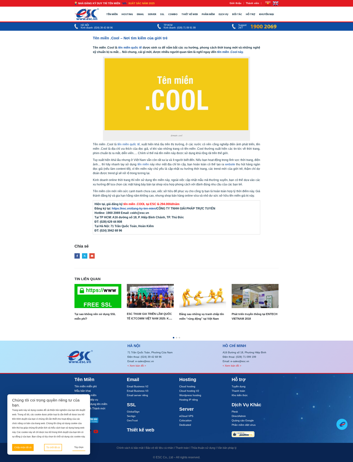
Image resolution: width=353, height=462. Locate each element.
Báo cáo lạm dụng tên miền (90, 404)
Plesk (235, 411)
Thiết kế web (189, 14)
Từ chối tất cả (53, 447)
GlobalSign (133, 411)
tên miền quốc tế (129, 47)
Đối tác (237, 14)
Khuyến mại (266, 14)
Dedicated (185, 424)
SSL (162, 14)
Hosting (127, 14)
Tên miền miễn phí (85, 386)
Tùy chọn (78, 447)
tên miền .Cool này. (230, 52)
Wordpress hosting (190, 395)
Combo (173, 14)
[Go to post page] (97, 296)
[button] (173, 337)
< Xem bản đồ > (136, 365)
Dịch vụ (223, 14)
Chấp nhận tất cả (22, 447)
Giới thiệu (236, 3)
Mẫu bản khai (82, 390)
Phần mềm (208, 14)
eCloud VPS (186, 416)
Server (152, 14)
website (230, 164)
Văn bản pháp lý (227, 447)
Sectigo (131, 416)
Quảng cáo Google (243, 420)
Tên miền (112, 14)
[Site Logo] (86, 14)
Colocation (185, 420)
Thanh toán (238, 390)
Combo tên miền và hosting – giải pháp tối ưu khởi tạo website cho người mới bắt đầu (253, 330)
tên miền (143, 164)
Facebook (77, 256)
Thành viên (252, 3)
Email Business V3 (137, 390)
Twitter (84, 256)
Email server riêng (137, 395)
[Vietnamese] (268, 3)
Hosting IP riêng (188, 399)
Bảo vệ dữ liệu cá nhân (159, 447)
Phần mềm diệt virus (244, 424)
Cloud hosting (187, 386)
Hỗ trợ (250, 14)
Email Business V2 (137, 386)
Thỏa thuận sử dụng (203, 447)
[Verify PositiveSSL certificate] (255, 434)
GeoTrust (132, 420)
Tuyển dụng (238, 386)
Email (140, 14)
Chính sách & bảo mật (130, 447)
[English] (276, 3)
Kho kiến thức (240, 395)
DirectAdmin (239, 416)
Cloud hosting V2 (189, 390)
